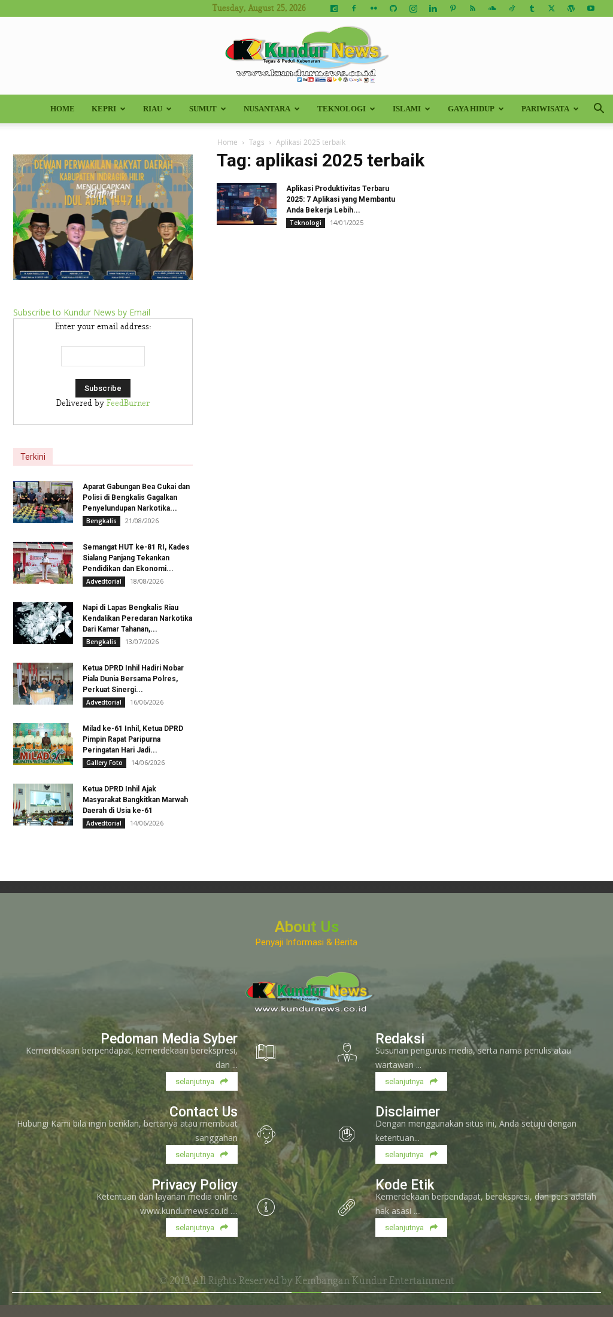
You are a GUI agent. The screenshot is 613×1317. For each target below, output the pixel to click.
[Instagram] (413, 8)
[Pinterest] (453, 8)
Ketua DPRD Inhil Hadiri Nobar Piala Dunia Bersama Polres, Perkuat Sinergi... (133, 679)
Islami (407, 108)
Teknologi (341, 108)
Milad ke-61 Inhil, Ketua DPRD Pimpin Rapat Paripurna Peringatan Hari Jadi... (133, 739)
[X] (551, 8)
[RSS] (472, 8)
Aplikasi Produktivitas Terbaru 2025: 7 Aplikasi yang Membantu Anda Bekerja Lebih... (340, 199)
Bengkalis (101, 521)
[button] (598, 110)
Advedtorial (104, 581)
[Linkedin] (433, 8)
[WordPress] (571, 8)
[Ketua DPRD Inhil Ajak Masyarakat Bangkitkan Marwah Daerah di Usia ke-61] (43, 805)
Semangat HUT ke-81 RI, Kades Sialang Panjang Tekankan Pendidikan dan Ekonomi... (136, 558)
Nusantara (267, 108)
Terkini (32, 457)
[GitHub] (393, 8)
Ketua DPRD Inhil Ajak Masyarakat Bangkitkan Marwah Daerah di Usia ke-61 (135, 800)
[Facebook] (354, 8)
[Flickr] (374, 8)
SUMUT (203, 108)
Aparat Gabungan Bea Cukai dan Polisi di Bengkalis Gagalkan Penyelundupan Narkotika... (136, 497)
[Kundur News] (306, 56)
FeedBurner (128, 403)
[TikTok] (512, 8)
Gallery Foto (104, 762)
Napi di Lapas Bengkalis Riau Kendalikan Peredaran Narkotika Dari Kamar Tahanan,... (137, 618)
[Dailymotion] (334, 8)
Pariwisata (545, 108)
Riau (152, 108)
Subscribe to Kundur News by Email (81, 312)
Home (62, 108)
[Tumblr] (532, 8)
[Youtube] (591, 8)
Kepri (104, 108)
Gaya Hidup (471, 108)
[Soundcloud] (492, 8)
